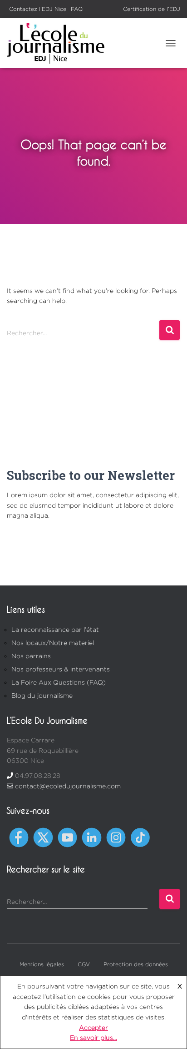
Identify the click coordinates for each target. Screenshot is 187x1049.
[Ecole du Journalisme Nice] (59, 43)
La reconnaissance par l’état (55, 629)
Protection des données (135, 964)
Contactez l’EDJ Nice (37, 9)
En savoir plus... (93, 1037)
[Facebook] (19, 836)
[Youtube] (67, 836)
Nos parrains (31, 655)
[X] (43, 836)
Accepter (93, 1027)
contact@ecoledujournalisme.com (68, 785)
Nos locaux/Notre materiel (52, 642)
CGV (84, 964)
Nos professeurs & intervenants (60, 669)
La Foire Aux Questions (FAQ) (58, 682)
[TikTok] (140, 836)
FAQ (77, 9)
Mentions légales (42, 964)
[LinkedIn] (91, 836)
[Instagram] (116, 836)
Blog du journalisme (42, 695)
